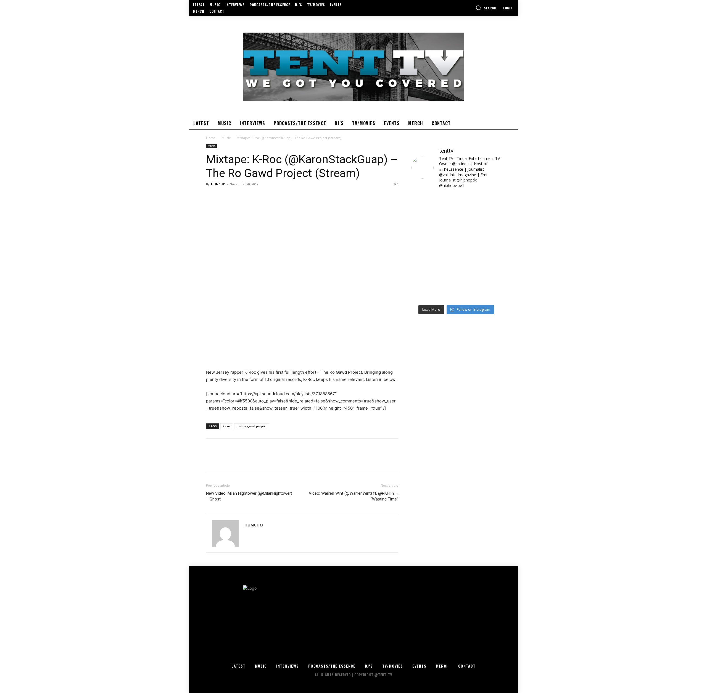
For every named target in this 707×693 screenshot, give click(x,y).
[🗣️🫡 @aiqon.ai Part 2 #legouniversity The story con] (479, 207)
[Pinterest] (236, 196)
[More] (262, 196)
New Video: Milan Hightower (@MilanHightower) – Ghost (249, 496)
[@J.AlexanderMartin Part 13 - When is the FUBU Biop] (479, 288)
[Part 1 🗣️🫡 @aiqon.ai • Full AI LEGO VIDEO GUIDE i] (433, 207)
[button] (486, 7)
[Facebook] (211, 196)
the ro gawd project (252, 426)
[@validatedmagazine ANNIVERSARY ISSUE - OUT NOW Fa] (433, 234)
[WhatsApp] (249, 196)
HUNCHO (218, 184)
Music (226, 138)
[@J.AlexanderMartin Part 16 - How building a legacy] (433, 261)
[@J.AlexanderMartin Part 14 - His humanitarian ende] (433, 288)
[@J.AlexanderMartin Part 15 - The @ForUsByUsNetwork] (479, 261)
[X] (224, 196)
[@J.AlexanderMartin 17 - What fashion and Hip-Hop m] (479, 234)
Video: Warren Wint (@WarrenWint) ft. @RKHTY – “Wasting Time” (353, 496)
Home (211, 138)
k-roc (227, 426)
